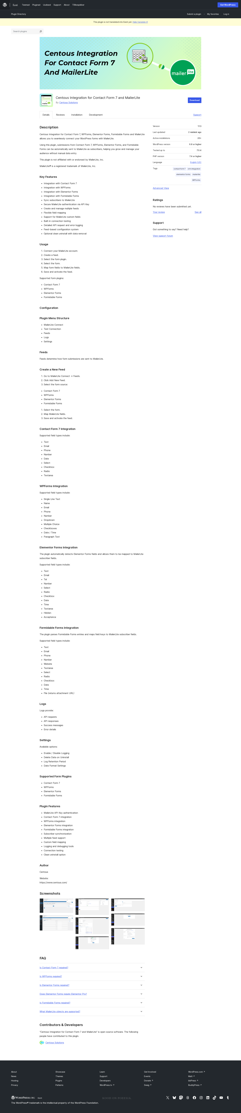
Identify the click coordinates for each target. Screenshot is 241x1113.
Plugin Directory (18, 14)
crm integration (194, 169)
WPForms (196, 180)
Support (197, 114)
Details (46, 114)
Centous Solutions (68, 102)
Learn (102, 1072)
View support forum (163, 235)
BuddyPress (195, 1085)
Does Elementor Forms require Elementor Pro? (63, 994)
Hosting (14, 1080)
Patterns (59, 1085)
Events (147, 1076)
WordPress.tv (107, 1085)
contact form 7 (179, 169)
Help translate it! (140, 22)
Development (96, 114)
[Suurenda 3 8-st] (105, 902)
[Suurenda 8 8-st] (141, 931)
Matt (191, 1076)
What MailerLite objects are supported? (60, 1011)
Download (195, 100)
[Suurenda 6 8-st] (141, 902)
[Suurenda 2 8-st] (69, 919)
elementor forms (183, 174)
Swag (148, 1085)
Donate (148, 1080)
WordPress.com (196, 1072)
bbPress (193, 1080)
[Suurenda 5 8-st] (105, 940)
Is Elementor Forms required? (54, 985)
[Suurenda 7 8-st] (141, 917)
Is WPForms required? (51, 976)
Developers (105, 1080)
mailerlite (196, 174)
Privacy (14, 1085)
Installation (76, 114)
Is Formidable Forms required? (55, 1002)
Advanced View (161, 188)
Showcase (60, 1072)
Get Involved (150, 1072)
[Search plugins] (41, 31)
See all (198, 212)
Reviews (60, 114)
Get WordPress (228, 5)
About (14, 1072)
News (13, 1076)
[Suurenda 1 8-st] (69, 902)
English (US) (195, 162)
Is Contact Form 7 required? (54, 967)
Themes (59, 1076)
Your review (159, 212)
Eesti (40, 1098)
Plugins (59, 1080)
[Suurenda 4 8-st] (105, 921)
